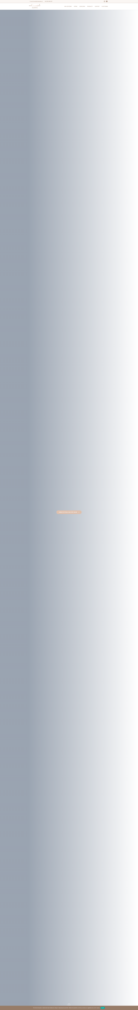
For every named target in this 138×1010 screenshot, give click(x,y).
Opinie (75, 6)
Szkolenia (82, 6)
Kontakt (97, 6)
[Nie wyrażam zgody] (136, 1008)
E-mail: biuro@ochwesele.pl (36, 1)
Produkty (90, 6)
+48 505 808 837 (48, 1)
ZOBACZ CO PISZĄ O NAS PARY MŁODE (68, 512)
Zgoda (102, 1007)
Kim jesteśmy (68, 6)
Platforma (105, 6)
